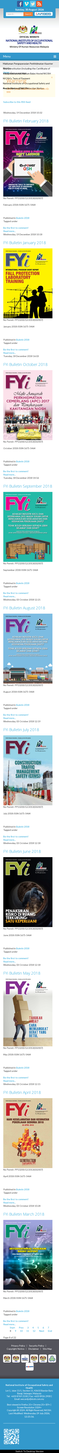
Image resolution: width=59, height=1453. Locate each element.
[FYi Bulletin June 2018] (27, 891)
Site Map (47, 1349)
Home (6, 72)
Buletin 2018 (22, 218)
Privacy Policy (18, 1346)
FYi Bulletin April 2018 (22, 1092)
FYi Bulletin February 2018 (26, 121)
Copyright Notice (15, 1349)
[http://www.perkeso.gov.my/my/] (52, 1358)
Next (41, 1330)
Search (28, 14)
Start (12, 1327)
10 (21, 1330)
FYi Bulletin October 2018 (25, 364)
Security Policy (36, 1346)
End (50, 1330)
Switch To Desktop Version (30, 1451)
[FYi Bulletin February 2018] (27, 161)
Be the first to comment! (16, 227)
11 (27, 1330)
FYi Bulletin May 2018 (21, 973)
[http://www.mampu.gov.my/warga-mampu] (30, 1366)
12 (34, 1330)
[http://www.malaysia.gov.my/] (7, 1358)
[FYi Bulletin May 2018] (27, 1012)
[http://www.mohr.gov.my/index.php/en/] (34, 1358)
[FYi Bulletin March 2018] (27, 1254)
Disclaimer (33, 1349)
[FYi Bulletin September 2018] (27, 526)
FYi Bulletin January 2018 (24, 242)
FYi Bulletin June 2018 (22, 851)
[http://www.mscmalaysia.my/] (25, 1358)
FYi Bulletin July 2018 (21, 729)
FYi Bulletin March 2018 (23, 1214)
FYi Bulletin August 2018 (24, 608)
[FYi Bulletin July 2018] (27, 770)
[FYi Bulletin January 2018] (27, 283)
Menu (6, 56)
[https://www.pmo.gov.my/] (16, 1358)
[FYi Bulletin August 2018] (27, 648)
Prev (21, 1327)
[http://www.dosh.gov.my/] (43, 1358)
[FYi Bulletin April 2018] (27, 1132)
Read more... (9, 231)
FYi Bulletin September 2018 (27, 486)
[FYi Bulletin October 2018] (27, 404)
